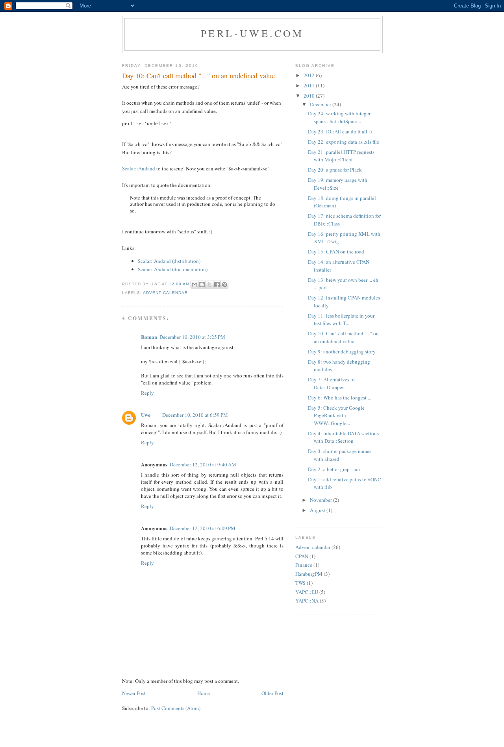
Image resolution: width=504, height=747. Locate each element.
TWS (300, 582)
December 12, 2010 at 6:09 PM (202, 528)
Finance (303, 564)
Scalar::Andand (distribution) (169, 260)
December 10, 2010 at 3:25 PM (192, 336)
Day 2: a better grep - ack (334, 469)
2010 (310, 95)
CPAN (301, 556)
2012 (310, 75)
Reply (147, 392)
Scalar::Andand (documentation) (173, 269)
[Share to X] (209, 284)
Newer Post (134, 693)
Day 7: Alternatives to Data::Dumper (331, 383)
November (321, 499)
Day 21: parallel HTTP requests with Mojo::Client (341, 155)
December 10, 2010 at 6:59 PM (195, 414)
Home (203, 693)
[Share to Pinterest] (224, 284)
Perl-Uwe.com (252, 33)
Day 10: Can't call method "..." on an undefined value (343, 337)
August (318, 510)
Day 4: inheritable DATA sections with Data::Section (343, 437)
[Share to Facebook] (217, 284)
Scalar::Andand (138, 168)
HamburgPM (308, 573)
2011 (310, 85)
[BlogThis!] (202, 284)
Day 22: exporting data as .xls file (343, 141)
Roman (149, 336)
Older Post (272, 693)
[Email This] (194, 284)
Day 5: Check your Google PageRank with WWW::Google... (336, 415)
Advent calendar (165, 292)
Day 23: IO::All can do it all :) (340, 131)
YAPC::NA (307, 600)
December (321, 104)
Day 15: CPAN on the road (336, 251)
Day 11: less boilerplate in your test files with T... (341, 319)
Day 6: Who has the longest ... (339, 397)
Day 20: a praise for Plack (335, 169)
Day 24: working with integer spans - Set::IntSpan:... (339, 117)
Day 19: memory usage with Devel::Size (337, 183)
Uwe (145, 414)
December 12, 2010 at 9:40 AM (203, 464)
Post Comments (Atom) (175, 708)
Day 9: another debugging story (342, 351)
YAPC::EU (306, 591)
